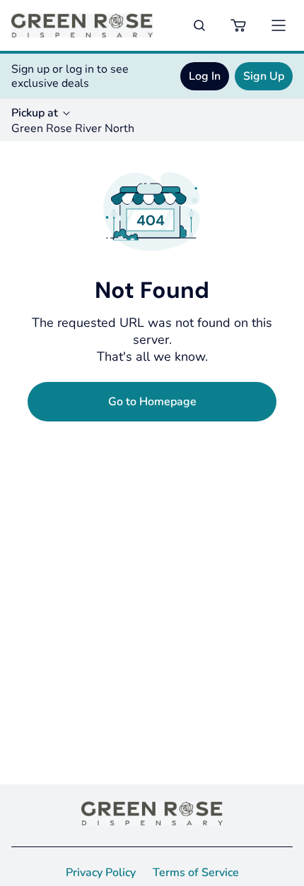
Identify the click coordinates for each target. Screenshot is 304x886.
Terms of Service (196, 872)
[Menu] (278, 25)
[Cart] (239, 25)
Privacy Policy (101, 872)
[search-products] (199, 25)
